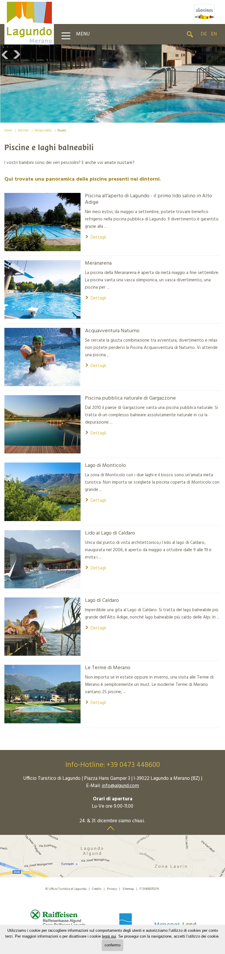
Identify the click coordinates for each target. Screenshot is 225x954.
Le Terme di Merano (107, 668)
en (214, 34)
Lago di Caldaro (102, 600)
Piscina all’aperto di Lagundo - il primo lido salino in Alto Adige (148, 199)
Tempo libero (43, 130)
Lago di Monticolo (105, 466)
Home (8, 130)
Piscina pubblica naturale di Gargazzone (130, 398)
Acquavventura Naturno (112, 331)
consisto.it (173, 888)
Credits (96, 889)
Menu (83, 34)
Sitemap (128, 889)
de (204, 34)
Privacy (112, 889)
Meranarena (98, 263)
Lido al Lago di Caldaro (110, 533)
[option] (112, 83)
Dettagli (95, 237)
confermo (112, 945)
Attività (23, 130)
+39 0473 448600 (133, 765)
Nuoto (61, 130)
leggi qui (109, 936)
